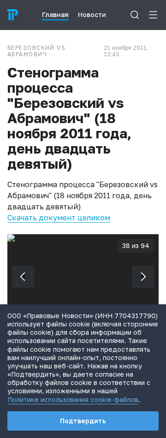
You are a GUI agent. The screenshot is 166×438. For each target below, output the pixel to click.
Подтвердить (83, 421)
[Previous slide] (23, 277)
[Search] (134, 14)
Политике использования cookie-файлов (72, 399)
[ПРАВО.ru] (12, 14)
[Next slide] (143, 277)
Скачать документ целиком (58, 217)
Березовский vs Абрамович (36, 51)
